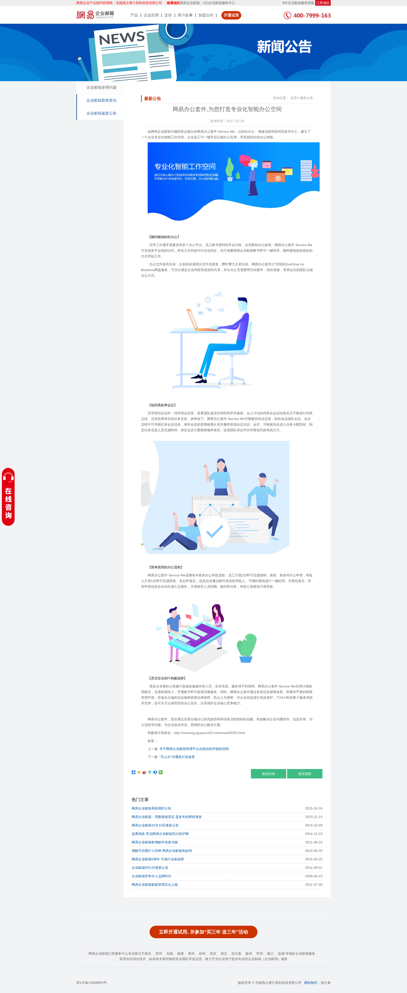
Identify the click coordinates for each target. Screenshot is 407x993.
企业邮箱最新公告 (101, 113)
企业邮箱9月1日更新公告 (150, 867)
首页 (293, 98)
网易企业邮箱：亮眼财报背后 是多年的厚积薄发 (167, 817)
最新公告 (306, 98)
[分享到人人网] (155, 772)
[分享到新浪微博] (144, 772)
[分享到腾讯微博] (150, 772)
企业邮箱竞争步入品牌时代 (151, 876)
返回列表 (268, 774)
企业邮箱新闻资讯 (101, 100)
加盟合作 (205, 15)
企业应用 (151, 15)
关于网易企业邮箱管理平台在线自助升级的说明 (194, 749)
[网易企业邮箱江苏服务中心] (95, 14)
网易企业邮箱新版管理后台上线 (155, 884)
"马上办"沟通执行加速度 (177, 757)
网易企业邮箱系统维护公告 (151, 808)
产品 (134, 15)
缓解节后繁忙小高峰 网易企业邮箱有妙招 (162, 851)
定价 (168, 15)
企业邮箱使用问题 (101, 87)
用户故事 (185, 15)
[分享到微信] (161, 772)
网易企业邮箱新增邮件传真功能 (155, 842)
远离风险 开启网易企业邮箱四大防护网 (160, 834)
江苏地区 (323, 3)
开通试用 (231, 15)
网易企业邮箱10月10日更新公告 (155, 825)
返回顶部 (304, 774)
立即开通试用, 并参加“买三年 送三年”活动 (203, 931)
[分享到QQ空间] (139, 772)
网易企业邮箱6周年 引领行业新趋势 (158, 859)
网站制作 (310, 983)
